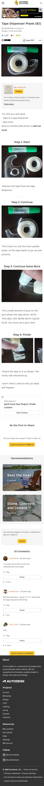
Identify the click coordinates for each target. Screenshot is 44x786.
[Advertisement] (22, 13)
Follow (19, 91)
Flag (7, 572)
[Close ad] (40, 10)
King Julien (14, 624)
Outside (6, 714)
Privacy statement (12, 773)
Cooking (6, 706)
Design (6, 699)
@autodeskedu (12, 760)
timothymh (9, 28)
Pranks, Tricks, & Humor (12, 31)
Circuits (6, 692)
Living (18, 28)
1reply (7, 615)
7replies (8, 582)
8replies (8, 645)
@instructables (12, 754)
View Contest (22, 412)
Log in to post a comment (22, 653)
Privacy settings (29, 773)
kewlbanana (14, 591)
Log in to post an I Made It (22, 444)
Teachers (6, 717)
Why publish (8, 729)
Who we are (8, 743)
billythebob (14, 558)
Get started (7, 732)
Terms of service (31, 769)
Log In (22, 541)
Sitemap (6, 739)
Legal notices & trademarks (16, 781)
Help (5, 736)
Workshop (7, 696)
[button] (3, 3)
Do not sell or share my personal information (24, 777)
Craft (5, 703)
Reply (22, 577)
